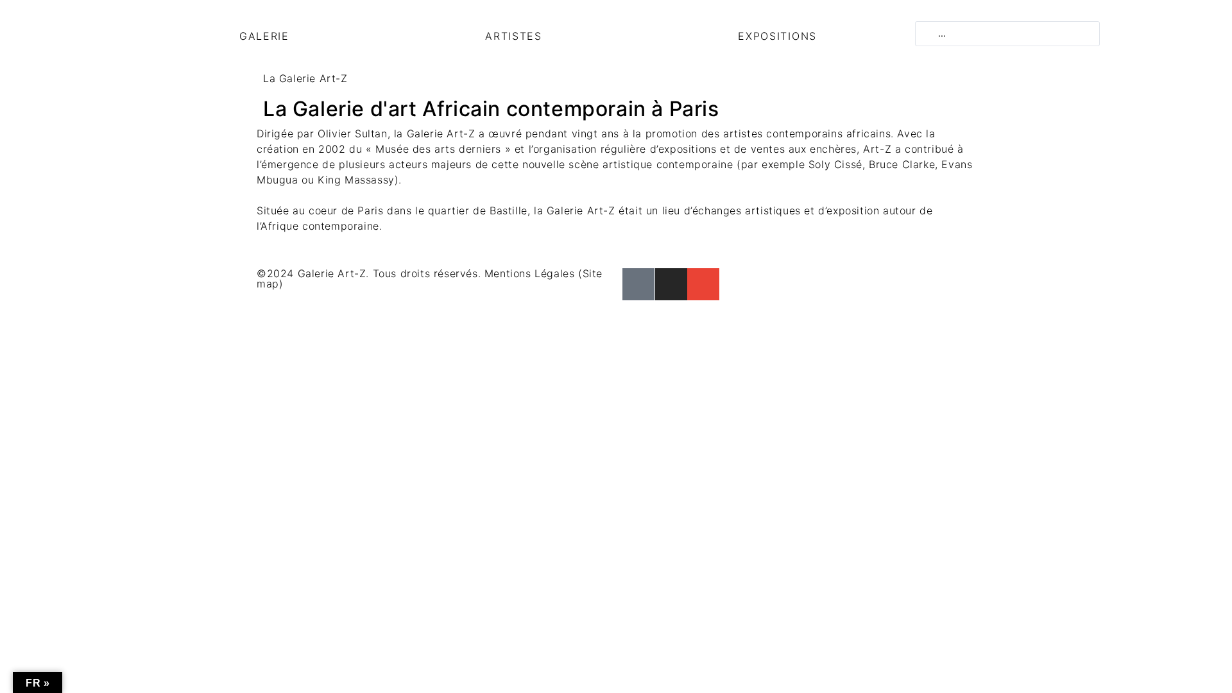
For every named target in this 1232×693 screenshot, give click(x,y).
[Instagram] (671, 284)
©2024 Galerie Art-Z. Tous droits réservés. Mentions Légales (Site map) (430, 278)
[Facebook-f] (638, 284)
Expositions (777, 36)
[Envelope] (703, 284)
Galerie (264, 36)
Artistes (513, 36)
